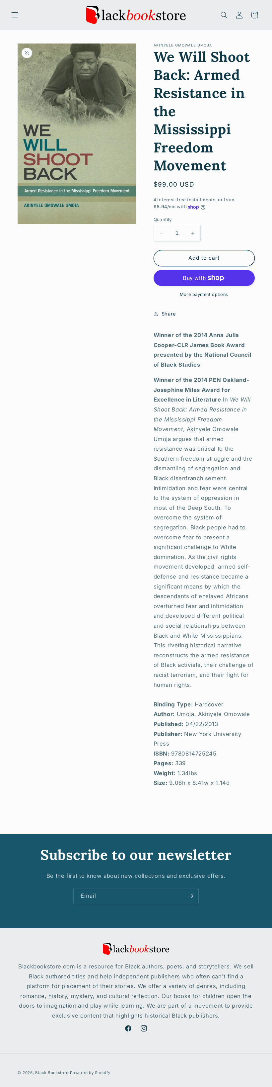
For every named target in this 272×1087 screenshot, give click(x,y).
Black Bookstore (51, 1072)
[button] (14, 15)
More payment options (204, 294)
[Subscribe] (190, 896)
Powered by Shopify (90, 1072)
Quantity (163, 219)
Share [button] (169, 314)
